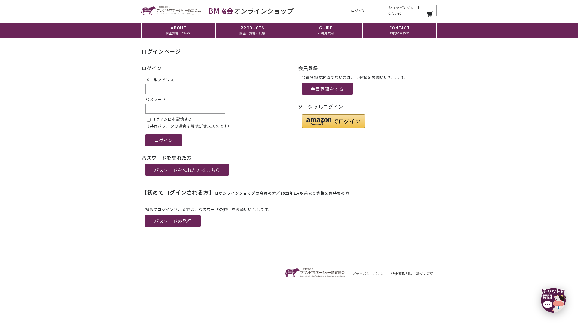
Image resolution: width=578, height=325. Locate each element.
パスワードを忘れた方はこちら (187, 170)
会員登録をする (327, 89)
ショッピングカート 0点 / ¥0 (404, 10)
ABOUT (178, 30)
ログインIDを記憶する (171, 119)
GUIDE (326, 30)
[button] (333, 121)
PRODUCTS (252, 30)
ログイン (358, 10)
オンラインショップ (251, 10)
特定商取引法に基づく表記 (412, 273)
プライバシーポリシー (369, 273)
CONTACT (399, 30)
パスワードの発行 (173, 221)
